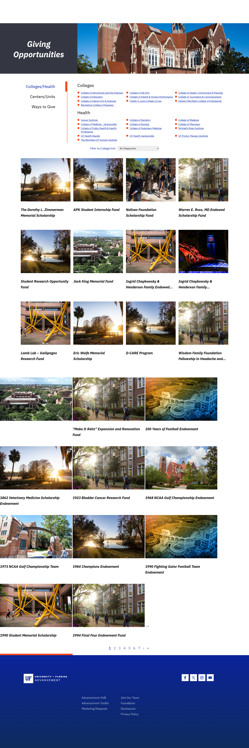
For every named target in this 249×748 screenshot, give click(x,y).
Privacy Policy (129, 714)
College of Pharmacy (189, 124)
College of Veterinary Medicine (146, 128)
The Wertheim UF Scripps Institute (99, 140)
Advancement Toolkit (95, 703)
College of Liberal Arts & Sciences (98, 101)
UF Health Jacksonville (142, 136)
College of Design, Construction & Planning (200, 92)
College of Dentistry (140, 120)
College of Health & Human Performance (151, 96)
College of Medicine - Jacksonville (99, 124)
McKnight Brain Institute (191, 128)
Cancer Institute (89, 120)
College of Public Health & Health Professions (98, 130)
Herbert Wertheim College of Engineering (200, 101)
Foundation (128, 703)
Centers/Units (42, 96)
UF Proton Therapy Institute (193, 136)
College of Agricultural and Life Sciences (102, 92)
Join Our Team (130, 698)
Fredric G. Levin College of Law (146, 101)
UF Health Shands (90, 136)
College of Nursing (139, 124)
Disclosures (128, 709)
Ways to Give (43, 106)
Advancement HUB (94, 698)
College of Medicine (188, 120)
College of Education (92, 96)
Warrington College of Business (97, 105)
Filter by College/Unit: (103, 148)
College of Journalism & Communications (199, 96)
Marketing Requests (94, 709)
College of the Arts (139, 92)
